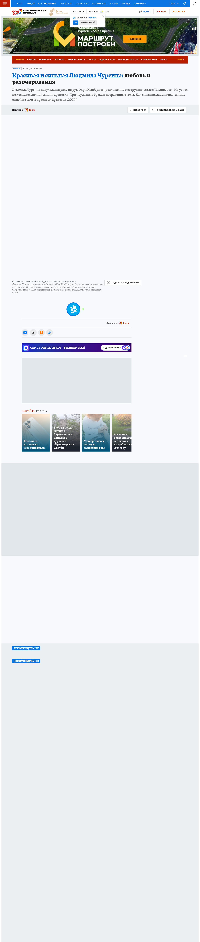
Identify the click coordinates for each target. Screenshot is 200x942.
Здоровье (140, 3)
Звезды (126, 3)
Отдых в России (107, 59)
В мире (114, 3)
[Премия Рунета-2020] (57, 11)
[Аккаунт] (195, 3)
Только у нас (45, 59)
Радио (147, 11)
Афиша (163, 59)
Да (76, 22)
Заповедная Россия (128, 59)
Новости (31, 59)
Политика (66, 3)
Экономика (99, 3)
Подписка (178, 11)
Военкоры (60, 59)
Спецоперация (47, 3)
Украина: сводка (76, 59)
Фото (20, 3)
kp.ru (32, 110)
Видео (31, 3)
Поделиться (139, 110)
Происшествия (149, 59)
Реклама (161, 11)
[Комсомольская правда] (29, 12)
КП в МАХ (91, 59)
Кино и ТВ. (16, 68)
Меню (5, 3)
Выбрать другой (88, 22)
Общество (82, 3)
